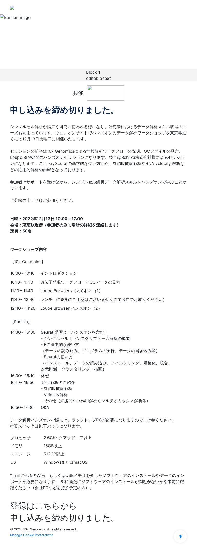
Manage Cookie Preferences (31, 535)
